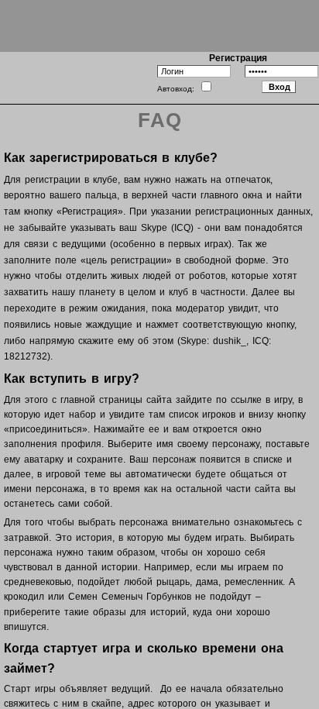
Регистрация (238, 58)
